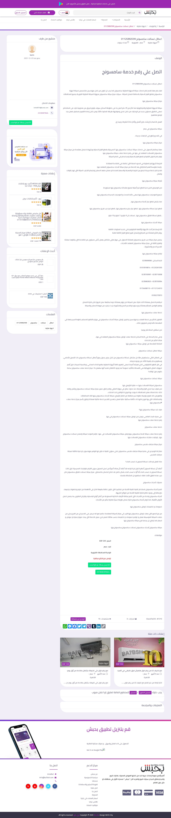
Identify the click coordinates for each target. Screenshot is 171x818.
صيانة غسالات (125, 416)
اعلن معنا (94, 787)
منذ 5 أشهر (155, 673)
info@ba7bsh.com (46, 777)
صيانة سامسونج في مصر (152, 128)
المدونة (104, 19)
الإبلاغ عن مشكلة (78, 619)
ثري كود (76, 815)
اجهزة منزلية (141, 26)
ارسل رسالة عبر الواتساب (98, 565)
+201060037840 (103, 572)
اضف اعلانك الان (40, 12)
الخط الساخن (140, 336)
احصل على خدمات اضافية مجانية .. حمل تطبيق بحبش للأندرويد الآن (90, 3)
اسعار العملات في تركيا (87, 19)
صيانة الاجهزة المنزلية (154, 108)
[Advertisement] (112, 594)
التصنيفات (116, 19)
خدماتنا (95, 781)
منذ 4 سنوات (122, 42)
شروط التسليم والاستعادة (88, 784)
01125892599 (22, 322)
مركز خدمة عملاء (72, 399)
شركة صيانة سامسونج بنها (152, 180)
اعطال (51, 322)
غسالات (43, 322)
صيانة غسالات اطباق (83, 472)
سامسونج (33, 322)
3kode (96, 815)
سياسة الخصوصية (91, 777)
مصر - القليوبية (137, 42)
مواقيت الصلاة (56, 19)
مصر (63, 12)
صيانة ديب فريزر (147, 239)
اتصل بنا (44, 19)
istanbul (50, 774)
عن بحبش (94, 774)
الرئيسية (127, 19)
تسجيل (133, 692)
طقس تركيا (70, 19)
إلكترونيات (152, 26)
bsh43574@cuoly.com (41, 107)
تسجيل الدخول (20, 12)
